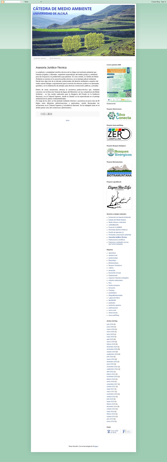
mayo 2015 (110, 401)
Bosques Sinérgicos (115, 265)
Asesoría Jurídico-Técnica (118, 237)
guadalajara (113, 293)
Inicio (67, 120)
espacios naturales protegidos (119, 278)
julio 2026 (110, 324)
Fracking (111, 290)
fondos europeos (114, 285)
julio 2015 (110, 399)
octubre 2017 (111, 386)
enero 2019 (110, 381)
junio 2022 (110, 364)
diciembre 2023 (112, 362)
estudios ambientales (116, 280)
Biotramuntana (113, 263)
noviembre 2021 (112, 367)
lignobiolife (112, 300)
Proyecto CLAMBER (115, 227)
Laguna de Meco (114, 298)
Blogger (95, 446)
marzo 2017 (111, 391)
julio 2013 (110, 419)
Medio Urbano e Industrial (117, 222)
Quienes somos (40, 58)
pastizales (112, 303)
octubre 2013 (111, 416)
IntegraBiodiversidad (115, 295)
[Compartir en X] (46, 114)
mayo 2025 (110, 337)
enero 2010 (110, 421)
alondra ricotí (113, 255)
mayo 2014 (110, 411)
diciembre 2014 (112, 406)
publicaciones (113, 308)
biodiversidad (113, 258)
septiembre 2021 (112, 369)
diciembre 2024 (112, 347)
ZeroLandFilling (114, 315)
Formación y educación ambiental (120, 235)
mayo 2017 (110, 389)
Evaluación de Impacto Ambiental (120, 217)
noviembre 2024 (112, 349)
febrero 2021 (111, 374)
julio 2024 (110, 357)
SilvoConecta (113, 313)
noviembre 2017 (112, 384)
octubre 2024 (111, 352)
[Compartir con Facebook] (49, 114)
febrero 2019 (111, 379)
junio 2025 (110, 334)
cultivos (111, 268)
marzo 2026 (111, 329)
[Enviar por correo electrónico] (42, 114)
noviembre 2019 (112, 376)
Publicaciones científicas (117, 240)
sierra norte (112, 310)
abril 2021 (110, 372)
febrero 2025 (111, 344)
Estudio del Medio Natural (117, 220)
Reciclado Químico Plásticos (118, 230)
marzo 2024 (111, 359)
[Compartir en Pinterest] (51, 114)
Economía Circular (115, 273)
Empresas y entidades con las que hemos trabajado (118, 243)
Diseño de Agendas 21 (116, 232)
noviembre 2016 (112, 394)
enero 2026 (110, 332)
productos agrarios (115, 305)
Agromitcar (112, 253)
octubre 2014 (111, 409)
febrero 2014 (111, 414)
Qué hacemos (55, 58)
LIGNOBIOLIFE (114, 225)
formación (112, 288)
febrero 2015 (111, 404)
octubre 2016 (111, 396)
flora (110, 283)
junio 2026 (110, 327)
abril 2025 (110, 339)
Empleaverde (113, 275)
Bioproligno (112, 260)
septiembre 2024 (112, 354)
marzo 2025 (111, 342)
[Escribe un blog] (44, 114)
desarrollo (112, 270)
